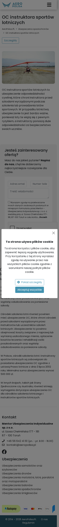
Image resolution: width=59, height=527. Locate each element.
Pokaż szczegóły (31, 282)
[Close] (53, 233)
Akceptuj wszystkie (29, 290)
